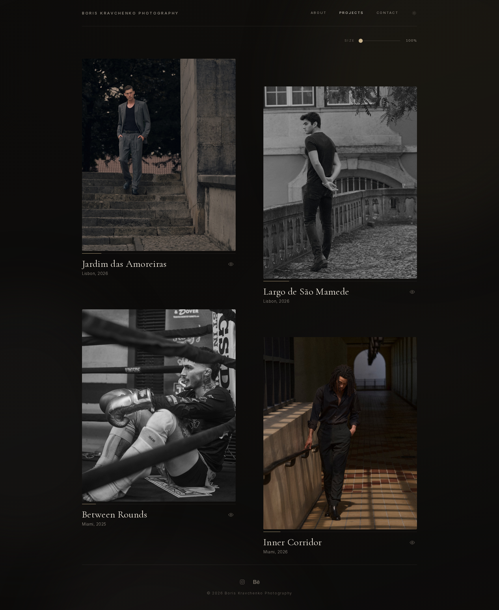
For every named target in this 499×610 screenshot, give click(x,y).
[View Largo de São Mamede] (412, 291)
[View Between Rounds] (231, 514)
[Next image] (210, 155)
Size (350, 40)
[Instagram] (242, 582)
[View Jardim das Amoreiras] (231, 264)
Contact (388, 13)
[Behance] (256, 582)
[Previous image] (107, 155)
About (319, 13)
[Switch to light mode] (414, 13)
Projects (351, 13)
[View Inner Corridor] (412, 542)
